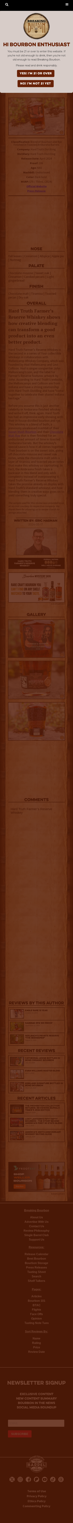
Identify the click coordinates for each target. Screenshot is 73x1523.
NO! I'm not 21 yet (35, 83)
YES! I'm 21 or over (36, 73)
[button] (67, 4)
